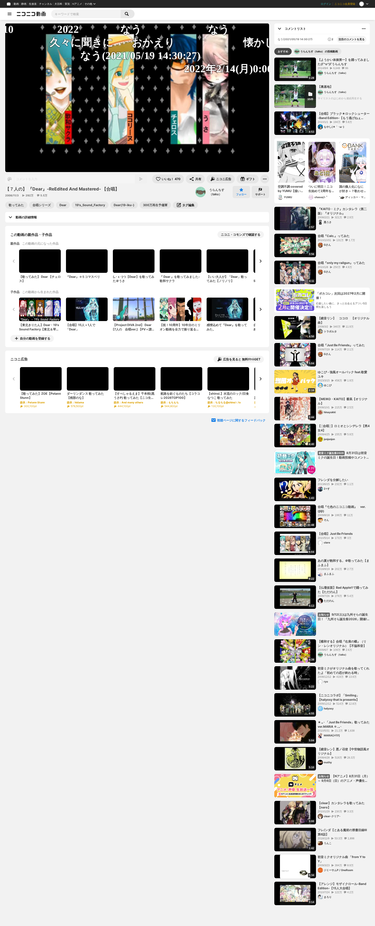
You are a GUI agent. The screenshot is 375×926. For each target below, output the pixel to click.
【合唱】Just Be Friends (335, 533)
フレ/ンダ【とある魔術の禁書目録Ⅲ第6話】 (342, 832)
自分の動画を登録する (35, 338)
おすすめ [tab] (283, 51)
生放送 (33, 4)
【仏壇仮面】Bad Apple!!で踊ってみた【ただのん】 (343, 590)
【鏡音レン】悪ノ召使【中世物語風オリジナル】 (343, 751)
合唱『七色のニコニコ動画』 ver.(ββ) (342, 509)
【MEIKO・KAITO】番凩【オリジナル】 (343, 401)
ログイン (326, 4)
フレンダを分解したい (333, 480)
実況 (67, 4)
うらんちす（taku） (216, 192)
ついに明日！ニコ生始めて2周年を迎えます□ (321, 189)
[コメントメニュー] (363, 28)
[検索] (128, 14)
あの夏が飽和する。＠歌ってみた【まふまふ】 (343, 563)
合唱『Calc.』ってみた (334, 236)
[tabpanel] (322, 481)
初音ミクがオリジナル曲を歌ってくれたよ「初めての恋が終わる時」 (343, 670)
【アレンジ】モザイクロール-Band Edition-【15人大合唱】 (342, 886)
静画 (23, 4)
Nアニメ (77, 4)
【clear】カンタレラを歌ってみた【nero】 (341, 805)
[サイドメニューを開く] (9, 14)
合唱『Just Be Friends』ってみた (341, 345)
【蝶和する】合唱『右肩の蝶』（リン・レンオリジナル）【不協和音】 (342, 643)
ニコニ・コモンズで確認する (240, 234)
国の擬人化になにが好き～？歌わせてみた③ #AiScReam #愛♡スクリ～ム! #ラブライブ (352, 189)
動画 (16, 4)
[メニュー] (264, 179)
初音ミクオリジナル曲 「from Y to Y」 (341, 859)
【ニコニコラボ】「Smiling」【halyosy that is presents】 (338, 697)
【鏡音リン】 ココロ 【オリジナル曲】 (343, 320)
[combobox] (86, 14)
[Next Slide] (260, 261)
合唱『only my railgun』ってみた (341, 263)
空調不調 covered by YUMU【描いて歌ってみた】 (291, 189)
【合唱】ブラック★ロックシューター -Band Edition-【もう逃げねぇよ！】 (344, 116)
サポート (260, 194)
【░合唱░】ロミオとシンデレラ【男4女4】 (344, 428)
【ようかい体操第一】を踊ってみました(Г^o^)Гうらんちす (343, 62)
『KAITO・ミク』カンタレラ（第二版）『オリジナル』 (342, 211)
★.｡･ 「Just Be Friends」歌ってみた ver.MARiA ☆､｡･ (344, 724)
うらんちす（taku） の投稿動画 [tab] (319, 51)
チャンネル (45, 4)
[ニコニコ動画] (31, 14)
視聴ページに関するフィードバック (241, 420)
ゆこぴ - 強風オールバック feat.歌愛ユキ (342, 374)
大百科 (58, 4)
